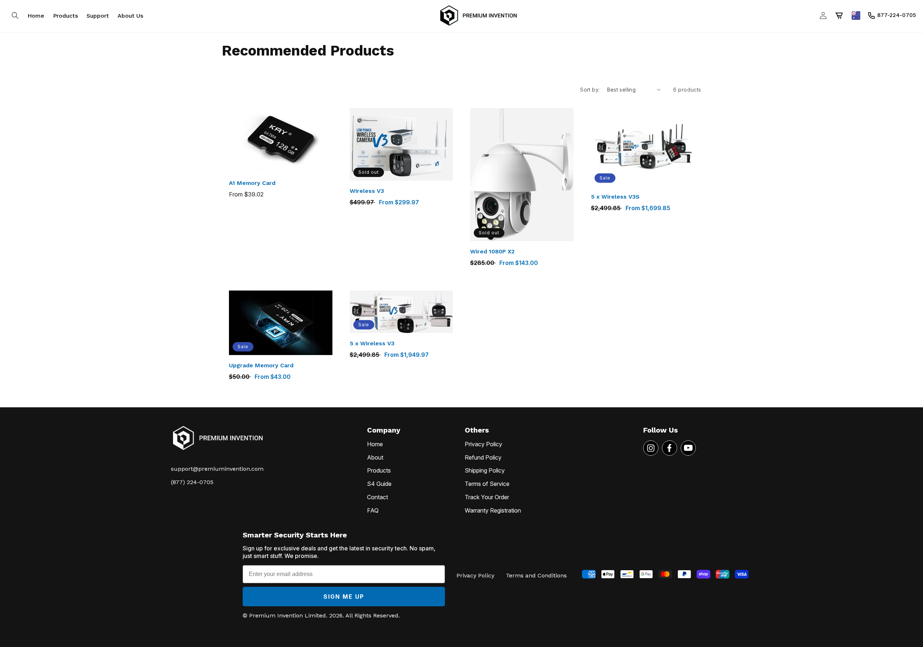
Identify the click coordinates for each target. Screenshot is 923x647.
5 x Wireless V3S (615, 196)
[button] (15, 15)
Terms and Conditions (536, 575)
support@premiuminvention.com (217, 468)
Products (379, 470)
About (375, 457)
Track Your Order (487, 497)
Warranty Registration (493, 510)
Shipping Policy (485, 470)
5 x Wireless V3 (372, 343)
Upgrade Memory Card (261, 365)
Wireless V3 (367, 190)
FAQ (373, 510)
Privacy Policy (483, 444)
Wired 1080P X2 (492, 251)
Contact (377, 497)
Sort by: (590, 90)
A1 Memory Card (252, 183)
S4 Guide (379, 483)
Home (375, 444)
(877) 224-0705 (192, 482)
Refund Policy (483, 457)
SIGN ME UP (343, 596)
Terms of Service (487, 483)
